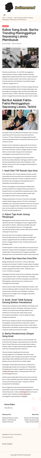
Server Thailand (7, 444)
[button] (8, 408)
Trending (5, 26)
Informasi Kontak (7, 437)
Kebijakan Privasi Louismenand (11, 434)
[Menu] (4, 14)
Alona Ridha (9, 404)
